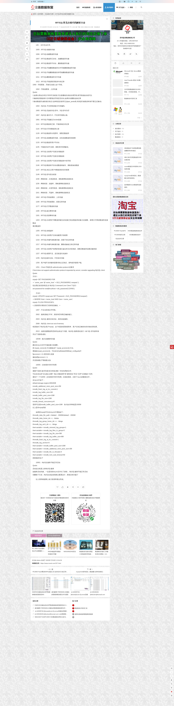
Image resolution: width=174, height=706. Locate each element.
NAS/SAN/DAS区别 (38, 551)
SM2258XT (122, 264)
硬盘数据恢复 (134, 254)
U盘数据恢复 (118, 261)
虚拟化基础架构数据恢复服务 (84, 614)
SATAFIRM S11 (132, 256)
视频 (135, 259)
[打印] (76, 27)
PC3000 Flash (129, 261)
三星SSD (125, 258)
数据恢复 (118, 137)
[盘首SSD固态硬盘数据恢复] (42, 9)
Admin (39, 560)
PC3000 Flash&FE (120, 231)
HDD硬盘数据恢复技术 (135, 231)
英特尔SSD (125, 263)
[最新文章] (115, 63)
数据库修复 (38, 535)
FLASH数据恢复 (128, 266)
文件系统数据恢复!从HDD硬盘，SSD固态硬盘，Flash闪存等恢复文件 (132, 92)
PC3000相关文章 (119, 235)
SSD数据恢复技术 (135, 235)
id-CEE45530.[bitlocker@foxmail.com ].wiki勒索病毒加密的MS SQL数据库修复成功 (61, 614)
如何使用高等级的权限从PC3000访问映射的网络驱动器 (85, 554)
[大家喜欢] (123, 63)
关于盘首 (118, 131)
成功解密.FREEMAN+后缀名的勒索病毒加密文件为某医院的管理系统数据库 (60, 594)
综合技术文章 (49, 14)
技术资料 (40, 14)
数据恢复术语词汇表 (101, 551)
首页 (34, 14)
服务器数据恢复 (123, 254)
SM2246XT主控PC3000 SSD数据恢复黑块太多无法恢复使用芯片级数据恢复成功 (60, 617)
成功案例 (118, 128)
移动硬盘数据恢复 (129, 252)
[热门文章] (131, 63)
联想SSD (121, 266)
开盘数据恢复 (133, 264)
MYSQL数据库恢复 (54, 535)
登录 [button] (34, 1)
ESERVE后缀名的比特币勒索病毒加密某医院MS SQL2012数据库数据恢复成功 (59, 605)
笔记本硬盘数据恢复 (130, 251)
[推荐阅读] (139, 63)
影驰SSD (131, 258)
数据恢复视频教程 (126, 268)
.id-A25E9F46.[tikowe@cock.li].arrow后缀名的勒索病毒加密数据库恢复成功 (58, 611)
